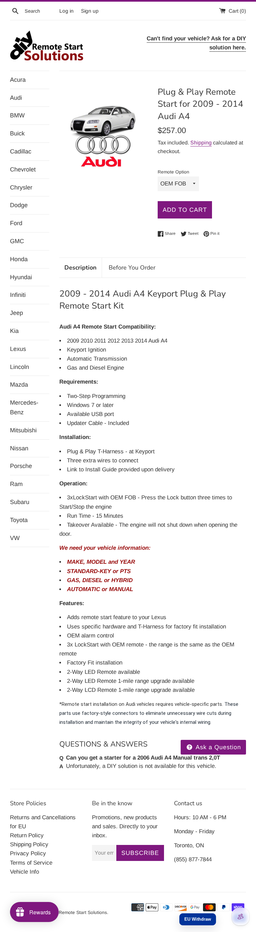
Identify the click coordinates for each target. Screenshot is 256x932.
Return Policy (27, 835)
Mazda (19, 384)
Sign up (90, 11)
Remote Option (173, 171)
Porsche (21, 466)
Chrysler (21, 187)
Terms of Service (31, 863)
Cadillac (20, 151)
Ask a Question (217, 747)
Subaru (19, 502)
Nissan (19, 448)
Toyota (19, 520)
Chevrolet (23, 169)
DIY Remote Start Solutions (78, 912)
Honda (19, 259)
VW (15, 538)
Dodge (19, 205)
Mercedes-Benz (24, 407)
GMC (17, 241)
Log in (66, 11)
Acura (18, 79)
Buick (17, 133)
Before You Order (132, 268)
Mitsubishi (23, 430)
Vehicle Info (24, 872)
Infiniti (18, 295)
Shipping (201, 142)
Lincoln (19, 367)
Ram (16, 484)
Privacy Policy (28, 853)
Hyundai (21, 277)
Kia (14, 331)
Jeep (16, 313)
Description (80, 268)
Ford (16, 223)
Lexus (18, 349)
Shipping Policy (29, 844)
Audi (16, 97)
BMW (17, 115)
